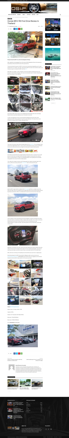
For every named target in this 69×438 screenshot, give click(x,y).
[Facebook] (14, 29)
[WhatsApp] (21, 29)
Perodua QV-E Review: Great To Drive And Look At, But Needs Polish (56, 87)
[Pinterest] (19, 29)
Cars (13, 17)
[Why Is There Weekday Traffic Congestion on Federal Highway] (25, 383)
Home (8, 17)
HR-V (26, 68)
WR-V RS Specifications (14, 306)
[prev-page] (8, 391)
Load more (52, 103)
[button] (60, 14)
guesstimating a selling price (13, 256)
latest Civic (32, 144)
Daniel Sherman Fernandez (13, 26)
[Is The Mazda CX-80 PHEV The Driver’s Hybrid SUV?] (37, 383)
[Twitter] (17, 29)
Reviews (11, 17)
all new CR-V (24, 162)
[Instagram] (49, 429)
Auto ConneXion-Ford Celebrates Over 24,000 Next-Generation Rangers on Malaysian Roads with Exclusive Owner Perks (56, 74)
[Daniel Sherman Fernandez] (8, 26)
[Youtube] (51, 429)
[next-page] (9, 391)
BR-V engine (26, 189)
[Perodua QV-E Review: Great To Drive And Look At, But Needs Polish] (13, 383)
